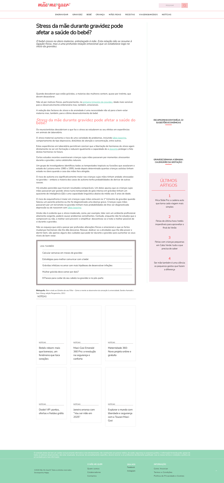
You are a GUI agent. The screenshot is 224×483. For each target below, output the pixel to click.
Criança (100, 14)
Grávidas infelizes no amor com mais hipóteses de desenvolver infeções (77, 265)
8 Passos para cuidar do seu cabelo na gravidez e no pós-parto (72, 278)
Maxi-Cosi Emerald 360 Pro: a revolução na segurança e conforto (84, 353)
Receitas (130, 14)
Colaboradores (94, 472)
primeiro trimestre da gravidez (97, 102)
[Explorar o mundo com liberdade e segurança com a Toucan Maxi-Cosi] (120, 383)
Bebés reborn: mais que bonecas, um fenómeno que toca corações (49, 353)
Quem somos (93, 468)
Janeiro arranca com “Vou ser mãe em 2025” (84, 413)
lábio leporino (119, 137)
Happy (46, 473)
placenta (113, 149)
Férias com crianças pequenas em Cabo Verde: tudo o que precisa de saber (169, 245)
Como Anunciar (161, 468)
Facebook (131, 467)
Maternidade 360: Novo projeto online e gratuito (119, 351)
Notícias (167, 14)
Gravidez (77, 14)
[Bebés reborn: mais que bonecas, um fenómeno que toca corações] (51, 322)
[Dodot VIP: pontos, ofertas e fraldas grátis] (51, 383)
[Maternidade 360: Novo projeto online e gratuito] (120, 322)
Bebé (89, 14)
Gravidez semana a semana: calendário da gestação (168, 161)
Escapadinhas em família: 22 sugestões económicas (168, 121)
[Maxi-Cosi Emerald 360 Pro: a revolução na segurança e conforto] (86, 322)
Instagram (131, 471)
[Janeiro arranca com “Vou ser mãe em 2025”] (86, 383)
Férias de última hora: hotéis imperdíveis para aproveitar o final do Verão (169, 224)
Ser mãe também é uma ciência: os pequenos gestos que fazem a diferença (169, 266)
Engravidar (61, 14)
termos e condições (173, 455)
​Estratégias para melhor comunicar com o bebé (65, 259)
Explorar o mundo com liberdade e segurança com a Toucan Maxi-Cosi (120, 415)
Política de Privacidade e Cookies (169, 476)
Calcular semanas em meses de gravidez (62, 252)
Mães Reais (115, 14)
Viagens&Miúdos (148, 14)
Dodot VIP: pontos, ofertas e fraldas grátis (51, 411)
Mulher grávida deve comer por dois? (60, 271)
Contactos (92, 476)
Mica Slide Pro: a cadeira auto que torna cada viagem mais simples (169, 203)
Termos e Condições (163, 472)
